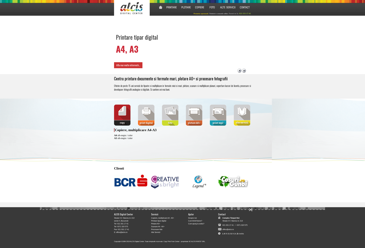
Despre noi (192, 218)
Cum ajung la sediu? (196, 224)
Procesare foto (156, 229)
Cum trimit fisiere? (195, 221)
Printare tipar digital (158, 221)
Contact (245, 7)
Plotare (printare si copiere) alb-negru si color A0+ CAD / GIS (186, 7)
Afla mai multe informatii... (128, 65)
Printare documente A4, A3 (171, 7)
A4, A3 (127, 48)
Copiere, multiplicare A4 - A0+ (162, 218)
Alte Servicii (155, 232)
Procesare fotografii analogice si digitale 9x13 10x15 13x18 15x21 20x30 (212, 7)
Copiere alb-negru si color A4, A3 (200, 7)
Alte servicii (227, 7)
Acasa (160, 7)
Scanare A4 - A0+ (158, 227)
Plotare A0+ (155, 224)
